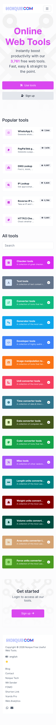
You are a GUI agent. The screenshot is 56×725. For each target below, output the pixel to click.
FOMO (8, 687)
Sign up (30, 95)
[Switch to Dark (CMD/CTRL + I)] (6, 662)
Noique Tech (12, 678)
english (13, 656)
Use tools (30, 85)
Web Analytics (12, 701)
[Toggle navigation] (47, 9)
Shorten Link (12, 691)
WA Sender (11, 682)
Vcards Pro (11, 696)
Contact (9, 673)
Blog (7, 668)
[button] (48, 262)
